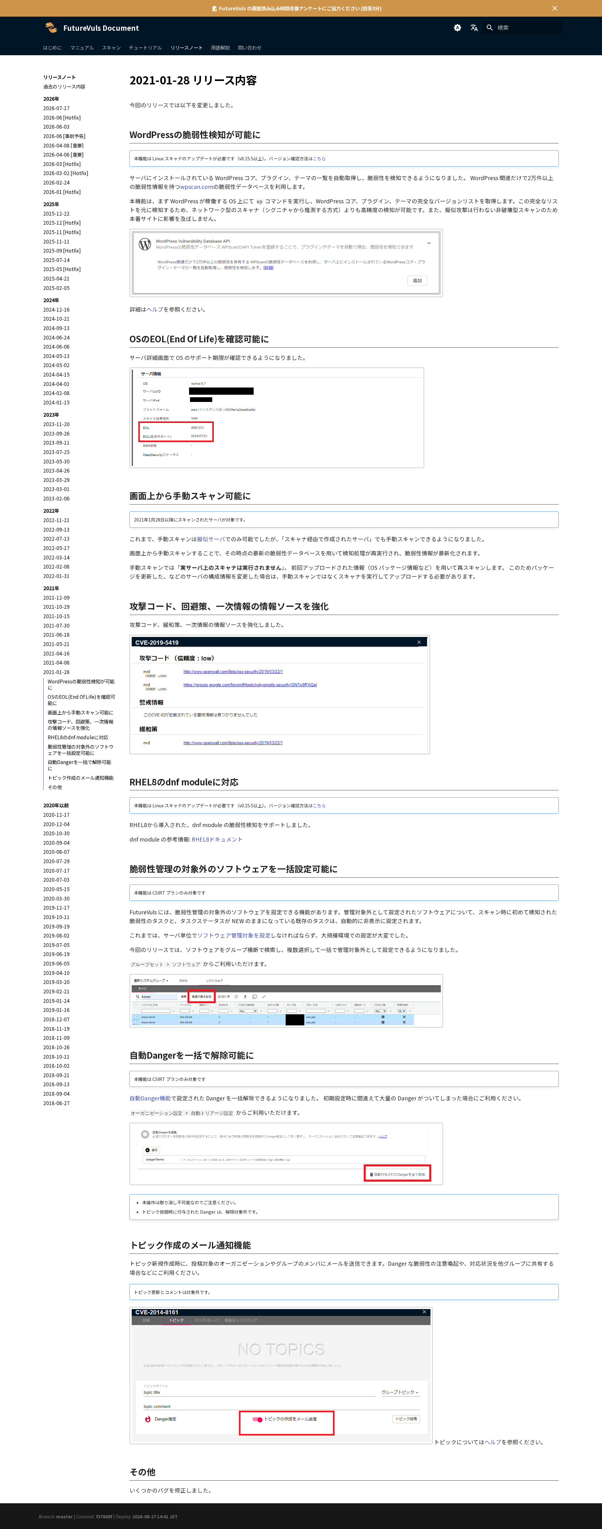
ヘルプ (154, 309)
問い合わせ (250, 47)
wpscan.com (196, 186)
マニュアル (82, 47)
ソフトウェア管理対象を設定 (234, 935)
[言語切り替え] (474, 28)
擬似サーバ (211, 539)
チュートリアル (145, 47)
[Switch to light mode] (457, 28)
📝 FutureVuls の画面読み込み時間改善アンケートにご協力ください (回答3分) (297, 8)
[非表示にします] (555, 8)
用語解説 (220, 47)
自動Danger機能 (150, 1098)
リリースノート (186, 47)
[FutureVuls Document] (51, 27)
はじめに (52, 47)
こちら (319, 158)
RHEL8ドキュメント (217, 839)
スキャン (111, 47)
